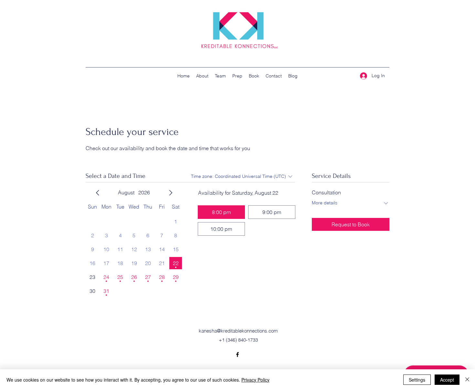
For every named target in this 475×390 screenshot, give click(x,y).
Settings (417, 379)
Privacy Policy (255, 379)
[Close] (467, 380)
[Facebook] (237, 354)
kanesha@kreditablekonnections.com (238, 331)
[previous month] (97, 193)
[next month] (170, 193)
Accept (447, 379)
